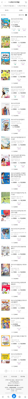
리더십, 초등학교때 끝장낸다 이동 (14, 289)
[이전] (2, 2)
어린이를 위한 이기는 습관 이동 (14, 144)
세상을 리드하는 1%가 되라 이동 (14, 200)
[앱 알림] (25, 397)
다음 (19, 371)
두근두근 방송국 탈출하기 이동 (14, 253)
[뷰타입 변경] (26, 15)
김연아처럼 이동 (14, 93)
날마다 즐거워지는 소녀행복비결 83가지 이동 (14, 162)
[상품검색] (8, 397)
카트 (26, 2)
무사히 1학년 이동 (14, 26)
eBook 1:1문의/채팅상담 (13, 383)
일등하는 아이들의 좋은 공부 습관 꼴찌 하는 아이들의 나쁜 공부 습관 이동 (14, 181)
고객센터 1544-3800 (9, 380)
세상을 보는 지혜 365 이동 (14, 271)
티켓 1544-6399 (19, 380)
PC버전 (8, 389)
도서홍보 (12, 390)
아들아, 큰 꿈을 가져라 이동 (14, 343)
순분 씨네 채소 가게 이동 (14, 43)
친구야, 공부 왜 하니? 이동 (14, 235)
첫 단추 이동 (14, 109)
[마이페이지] (19, 397)
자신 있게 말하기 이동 (14, 126)
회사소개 (12, 389)
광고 (16, 390)
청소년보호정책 (20, 387)
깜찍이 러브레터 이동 (14, 325)
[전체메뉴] (2, 397)
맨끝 (22, 371)
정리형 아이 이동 (14, 360)
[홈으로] (14, 397)
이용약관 (6, 387)
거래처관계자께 (18, 389)
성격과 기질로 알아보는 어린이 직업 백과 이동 (14, 60)
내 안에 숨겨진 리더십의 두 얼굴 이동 (14, 217)
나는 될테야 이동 (14, 77)
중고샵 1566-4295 (14, 381)
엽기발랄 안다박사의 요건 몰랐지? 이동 (14, 307)
